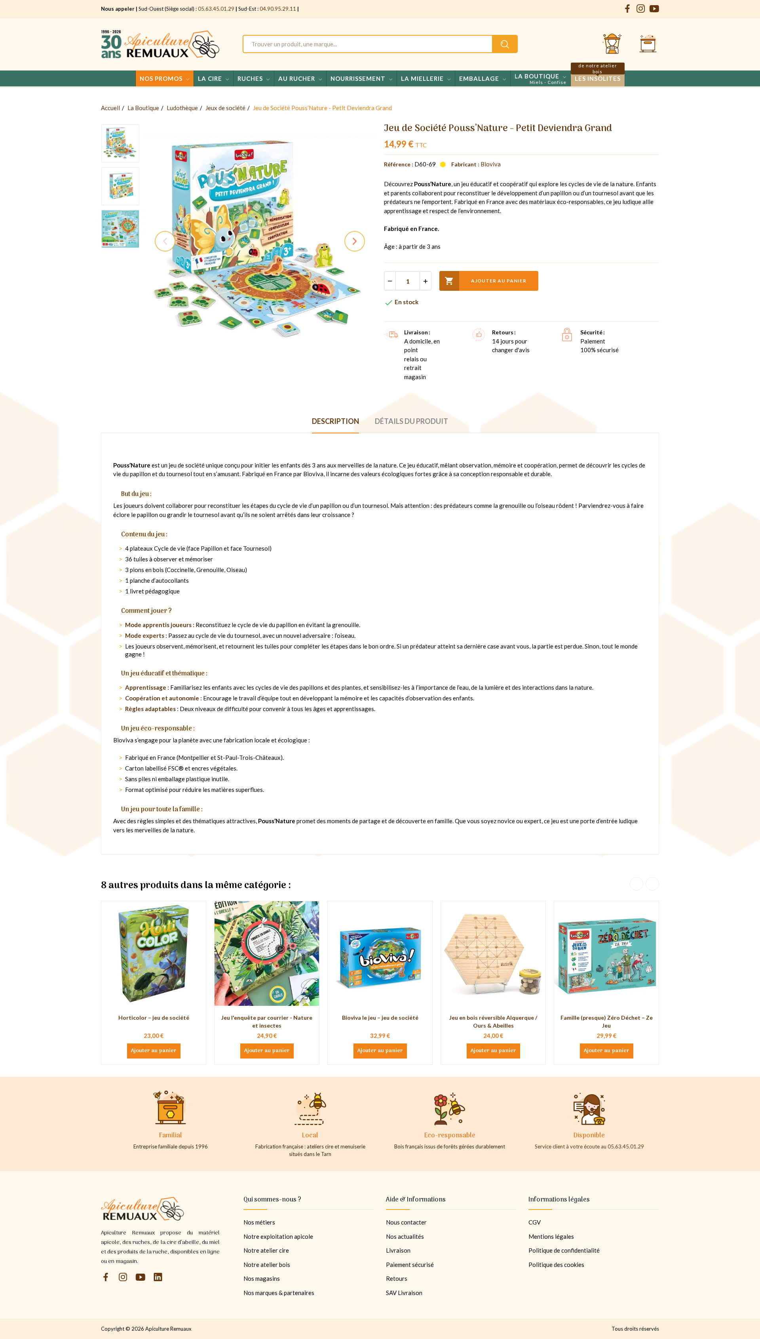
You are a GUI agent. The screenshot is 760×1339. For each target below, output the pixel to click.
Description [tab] (335, 421)
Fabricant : (465, 164)
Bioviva (491, 164)
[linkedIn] (158, 1277)
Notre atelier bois (266, 1264)
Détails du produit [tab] (411, 421)
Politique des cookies (556, 1264)
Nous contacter (406, 1222)
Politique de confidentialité (564, 1250)
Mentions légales (551, 1236)
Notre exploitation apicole (278, 1236)
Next (354, 241)
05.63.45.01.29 (216, 9)
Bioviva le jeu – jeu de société (380, 1017)
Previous (165, 241)
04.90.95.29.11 (278, 9)
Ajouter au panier (485, 281)
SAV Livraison (404, 1292)
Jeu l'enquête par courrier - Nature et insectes (266, 1021)
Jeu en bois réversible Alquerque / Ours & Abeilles (493, 1021)
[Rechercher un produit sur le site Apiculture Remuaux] (505, 44)
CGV (534, 1222)
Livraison (398, 1250)
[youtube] (654, 9)
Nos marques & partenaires (278, 1292)
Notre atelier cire (266, 1250)
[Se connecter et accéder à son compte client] (612, 44)
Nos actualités (405, 1236)
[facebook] (627, 9)
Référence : (398, 164)
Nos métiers (259, 1222)
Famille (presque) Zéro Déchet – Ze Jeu (606, 1021)
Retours (396, 1278)
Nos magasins (261, 1278)
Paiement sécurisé (410, 1264)
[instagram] (641, 9)
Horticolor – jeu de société (153, 1017)
